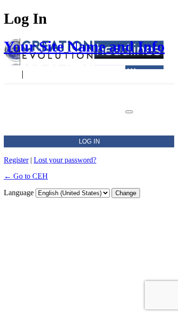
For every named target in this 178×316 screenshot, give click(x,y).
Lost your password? (65, 160)
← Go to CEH (26, 176)
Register (16, 160)
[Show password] (129, 111)
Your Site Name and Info (84, 46)
